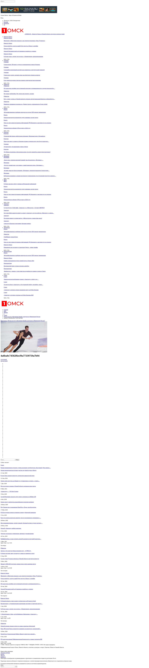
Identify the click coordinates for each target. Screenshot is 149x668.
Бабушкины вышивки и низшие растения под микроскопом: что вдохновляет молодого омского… (30, 175)
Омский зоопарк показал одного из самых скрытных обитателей (18, 626)
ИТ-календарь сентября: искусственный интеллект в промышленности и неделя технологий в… (29, 88)
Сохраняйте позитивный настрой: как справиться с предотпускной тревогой (24, 70)
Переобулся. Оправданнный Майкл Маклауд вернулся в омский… (18, 634)
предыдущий (4, 361)
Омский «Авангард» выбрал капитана (11, 528)
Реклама (6, 22)
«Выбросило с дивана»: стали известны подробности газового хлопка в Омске (25, 271)
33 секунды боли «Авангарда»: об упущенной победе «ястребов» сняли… (23, 284)
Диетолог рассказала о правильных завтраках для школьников (17, 533)
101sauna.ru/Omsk (5, 652)
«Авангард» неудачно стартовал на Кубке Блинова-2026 (18, 295)
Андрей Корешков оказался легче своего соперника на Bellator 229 (18, 496)
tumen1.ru (3, 657)
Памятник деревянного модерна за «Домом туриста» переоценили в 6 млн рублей (25, 104)
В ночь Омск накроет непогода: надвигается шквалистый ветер (17, 475)
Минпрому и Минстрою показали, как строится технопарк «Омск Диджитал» (24, 40)
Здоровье (6, 60)
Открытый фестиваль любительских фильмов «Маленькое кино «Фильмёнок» (24, 136)
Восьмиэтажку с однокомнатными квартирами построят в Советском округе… (22, 603)
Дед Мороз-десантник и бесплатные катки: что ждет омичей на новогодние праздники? (27, 152)
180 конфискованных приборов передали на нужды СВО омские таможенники (25, 112)
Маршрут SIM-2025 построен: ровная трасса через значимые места (18, 564)
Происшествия (8, 251)
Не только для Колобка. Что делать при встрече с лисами (19, 93)
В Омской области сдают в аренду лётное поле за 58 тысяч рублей (18, 601)
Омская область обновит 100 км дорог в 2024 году (17, 128)
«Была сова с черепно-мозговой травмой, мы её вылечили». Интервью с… (23, 160)
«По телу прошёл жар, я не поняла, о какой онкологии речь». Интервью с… (24, 165)
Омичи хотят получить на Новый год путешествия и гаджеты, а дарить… (20, 481)
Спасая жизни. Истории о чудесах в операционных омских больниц (22, 64)
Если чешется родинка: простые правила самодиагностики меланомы (22, 80)
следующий (4, 359)
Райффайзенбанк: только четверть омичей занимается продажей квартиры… (21, 539)
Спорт (5, 275)
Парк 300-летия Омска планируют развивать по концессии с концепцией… (21, 628)
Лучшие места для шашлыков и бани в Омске (16, 146)
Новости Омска (8, 36)
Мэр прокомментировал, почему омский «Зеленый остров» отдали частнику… (22, 523)
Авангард (6, 203)
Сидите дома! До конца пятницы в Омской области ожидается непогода (20, 558)
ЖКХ (5, 180)
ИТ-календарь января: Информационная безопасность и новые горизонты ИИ (21, 639)
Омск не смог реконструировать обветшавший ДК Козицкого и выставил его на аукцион (27, 122)
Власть (5, 108)
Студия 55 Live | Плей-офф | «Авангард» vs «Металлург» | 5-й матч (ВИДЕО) (24, 207)
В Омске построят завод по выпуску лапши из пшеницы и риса (17, 553)
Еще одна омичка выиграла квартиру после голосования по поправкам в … (21, 517)
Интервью (6, 156)
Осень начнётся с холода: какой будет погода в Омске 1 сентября (21, 46)
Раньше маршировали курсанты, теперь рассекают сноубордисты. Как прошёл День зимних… (26, 467)
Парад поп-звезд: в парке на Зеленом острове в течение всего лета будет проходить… (26, 141)
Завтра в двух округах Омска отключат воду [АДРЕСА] (16, 550)
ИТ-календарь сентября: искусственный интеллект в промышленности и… (21, 583)
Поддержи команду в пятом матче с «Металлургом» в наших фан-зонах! (23, 218)
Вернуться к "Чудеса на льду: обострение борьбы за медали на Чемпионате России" (23, 320)
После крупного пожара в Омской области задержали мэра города (18, 486)
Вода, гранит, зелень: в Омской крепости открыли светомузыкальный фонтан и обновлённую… (29, 99)
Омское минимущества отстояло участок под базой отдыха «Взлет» (18, 470)
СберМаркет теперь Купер (11, 237)
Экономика (7, 227)
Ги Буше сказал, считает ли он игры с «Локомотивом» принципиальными (23, 56)
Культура (6, 132)
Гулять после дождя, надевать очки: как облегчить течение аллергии (22, 75)
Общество (6, 84)
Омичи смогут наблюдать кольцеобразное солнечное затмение (17, 502)
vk (4, 24)
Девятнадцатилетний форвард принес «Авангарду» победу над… (21, 279)
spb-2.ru (3, 655)
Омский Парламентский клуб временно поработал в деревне (20, 51)
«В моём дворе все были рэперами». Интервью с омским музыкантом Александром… (26, 170)
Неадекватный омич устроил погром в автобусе (16, 266)
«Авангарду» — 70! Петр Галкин (9, 491)
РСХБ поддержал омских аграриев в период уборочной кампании (18, 512)
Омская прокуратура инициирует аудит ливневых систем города (21, 117)
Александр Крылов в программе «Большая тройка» (17, 223)
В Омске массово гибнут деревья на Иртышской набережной (20, 184)
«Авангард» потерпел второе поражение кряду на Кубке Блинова (21, 290)
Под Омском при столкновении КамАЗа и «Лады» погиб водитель (18, 507)
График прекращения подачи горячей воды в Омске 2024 (19, 260)
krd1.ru (2, 654)
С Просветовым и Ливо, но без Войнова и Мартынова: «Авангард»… (19, 614)
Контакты (6, 23)
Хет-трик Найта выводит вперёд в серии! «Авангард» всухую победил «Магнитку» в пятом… (29, 213)
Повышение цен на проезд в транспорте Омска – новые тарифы (21, 247)
